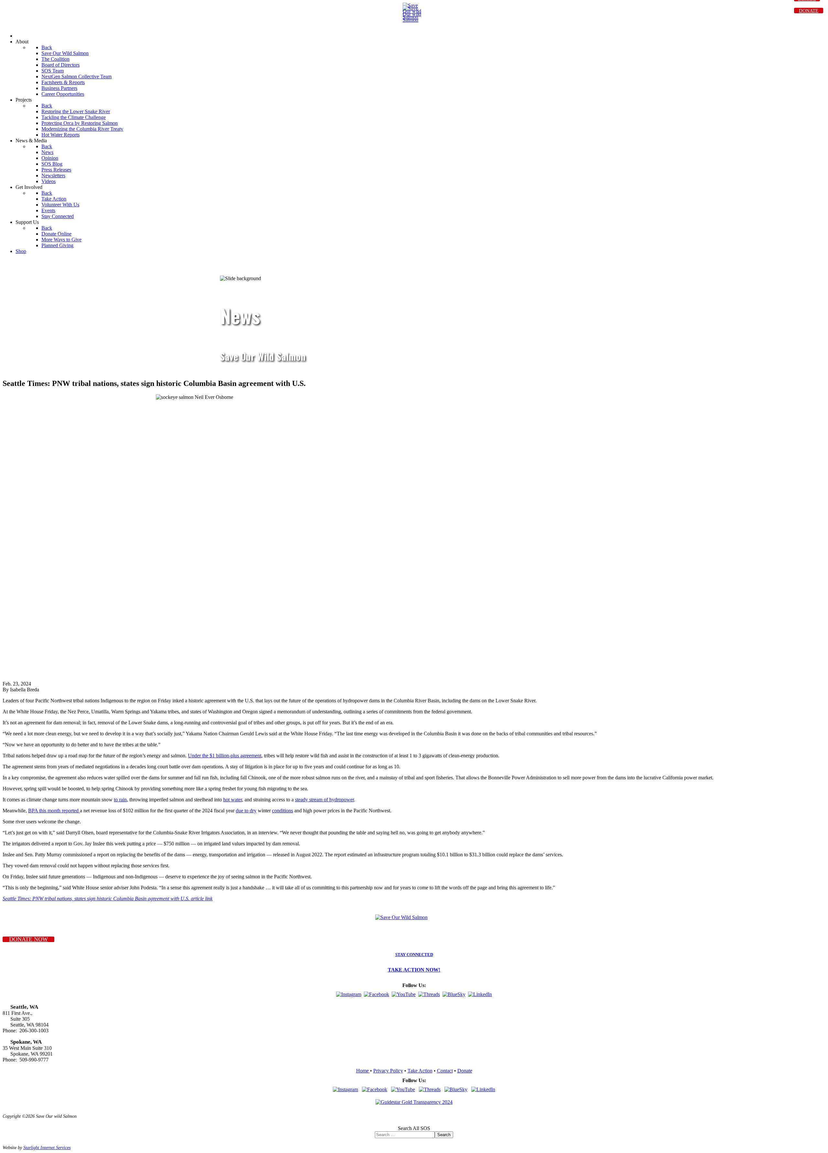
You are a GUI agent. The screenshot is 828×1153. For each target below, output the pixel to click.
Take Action (420, 1070)
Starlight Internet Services (47, 1147)
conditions (282, 810)
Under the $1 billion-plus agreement (224, 755)
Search (444, 1134)
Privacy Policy (388, 1070)
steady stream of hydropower (324, 799)
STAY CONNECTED (414, 954)
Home (363, 1070)
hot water (232, 799)
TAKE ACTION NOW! (414, 969)
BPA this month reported (54, 810)
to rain (120, 799)
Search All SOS (414, 1128)
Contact (445, 1070)
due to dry (246, 810)
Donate (464, 1070)
